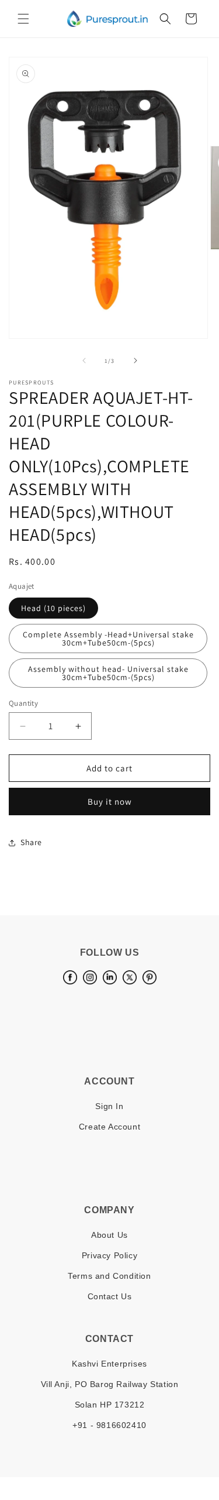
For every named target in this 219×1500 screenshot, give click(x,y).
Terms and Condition (109, 1276)
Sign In (109, 1106)
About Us (109, 1235)
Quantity (23, 703)
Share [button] (31, 842)
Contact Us (110, 1296)
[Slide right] (135, 360)
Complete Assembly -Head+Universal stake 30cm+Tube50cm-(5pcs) (108, 638)
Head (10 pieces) (53, 608)
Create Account (109, 1126)
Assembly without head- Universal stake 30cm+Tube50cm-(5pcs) (108, 673)
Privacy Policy (109, 1255)
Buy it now (110, 801)
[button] (23, 19)
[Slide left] (84, 360)
